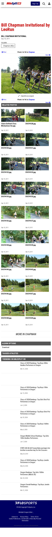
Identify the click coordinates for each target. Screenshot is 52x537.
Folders (4, 43)
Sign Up (35, 4)
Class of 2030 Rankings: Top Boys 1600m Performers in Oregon (34, 425)
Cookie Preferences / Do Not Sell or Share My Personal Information (25, 519)
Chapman (32, 52)
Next (47, 55)
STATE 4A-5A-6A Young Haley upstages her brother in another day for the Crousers (35, 449)
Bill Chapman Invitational (13, 36)
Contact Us (15, 517)
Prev (4, 52)
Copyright (24, 507)
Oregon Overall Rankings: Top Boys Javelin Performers (34, 486)
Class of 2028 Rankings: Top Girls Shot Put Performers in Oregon (35, 401)
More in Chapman (26, 334)
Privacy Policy (24, 517)
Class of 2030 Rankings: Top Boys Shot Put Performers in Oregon (35, 413)
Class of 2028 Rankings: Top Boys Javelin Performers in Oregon (34, 461)
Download (5, 347)
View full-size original (27, 96)
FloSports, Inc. (31, 507)
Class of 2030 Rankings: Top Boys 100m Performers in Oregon (34, 388)
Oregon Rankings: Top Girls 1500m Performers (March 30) (32, 473)
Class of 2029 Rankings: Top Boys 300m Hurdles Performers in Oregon (34, 364)
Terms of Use (34, 517)
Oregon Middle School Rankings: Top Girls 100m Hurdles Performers (34, 437)
